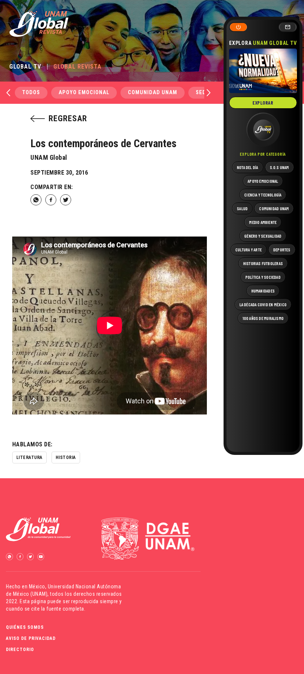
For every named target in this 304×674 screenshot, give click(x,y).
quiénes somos (25, 627)
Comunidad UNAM (152, 92)
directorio (20, 649)
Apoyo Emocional (84, 92)
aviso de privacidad (31, 638)
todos (31, 92)
